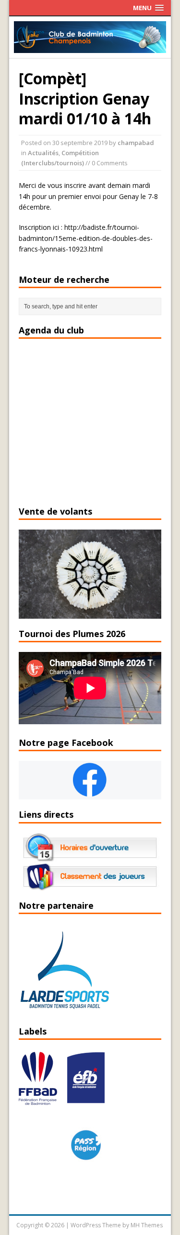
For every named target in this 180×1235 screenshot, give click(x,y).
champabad (136, 142)
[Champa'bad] (90, 47)
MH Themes (147, 1225)
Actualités (43, 152)
